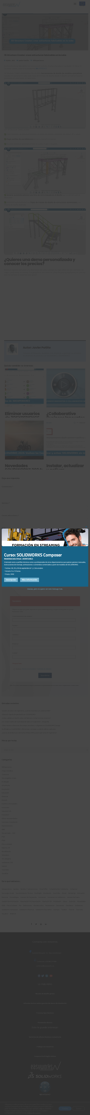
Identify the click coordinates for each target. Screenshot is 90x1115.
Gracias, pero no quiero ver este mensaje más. (45, 589)
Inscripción (11, 580)
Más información (29, 580)
